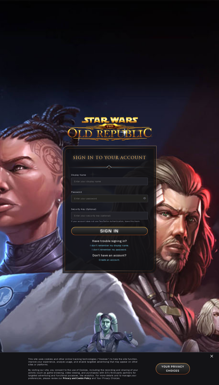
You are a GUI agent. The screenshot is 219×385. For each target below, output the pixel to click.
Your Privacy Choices (173, 368)
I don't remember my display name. (109, 245)
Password (76, 192)
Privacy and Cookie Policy (77, 378)
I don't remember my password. (109, 249)
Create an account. (109, 259)
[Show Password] (144, 198)
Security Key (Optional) (83, 209)
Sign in (109, 231)
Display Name (78, 174)
